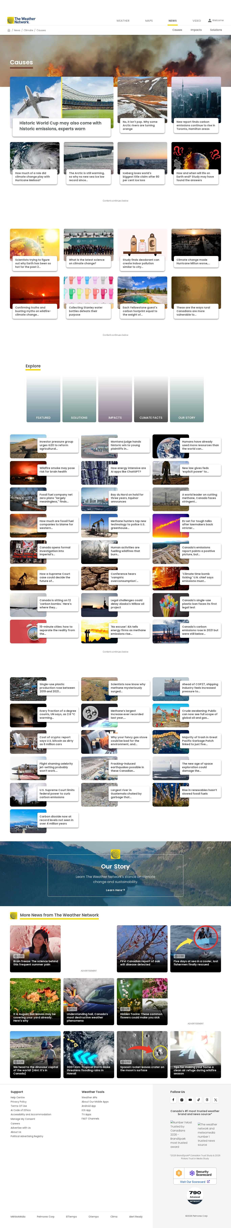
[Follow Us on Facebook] (173, 1100)
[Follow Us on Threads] (207, 1100)
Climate (28, 30)
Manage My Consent (23, 1118)
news (17, 30)
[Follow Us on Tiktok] (198, 1100)
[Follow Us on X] (215, 1100)
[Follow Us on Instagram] (182, 1100)
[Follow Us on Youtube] (190, 1100)
